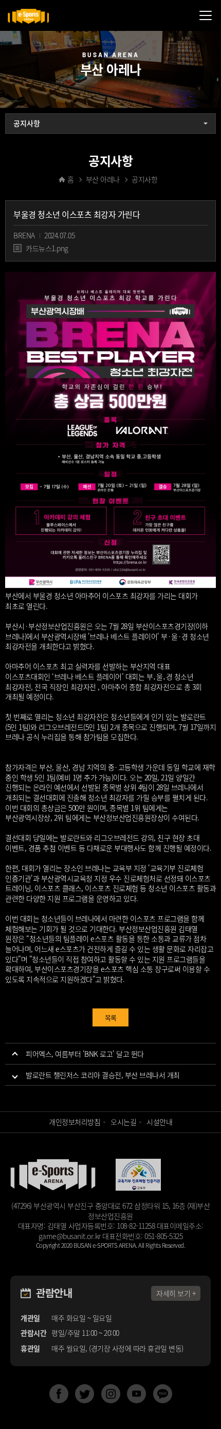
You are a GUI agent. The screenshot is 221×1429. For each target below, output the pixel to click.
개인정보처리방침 (74, 1122)
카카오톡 (162, 1393)
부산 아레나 (103, 179)
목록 (111, 1017)
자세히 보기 (173, 1293)
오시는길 (123, 1122)
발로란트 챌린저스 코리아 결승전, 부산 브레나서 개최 (103, 1075)
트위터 (84, 1393)
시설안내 (159, 1122)
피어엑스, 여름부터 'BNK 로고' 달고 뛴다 (85, 1054)
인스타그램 (110, 1393)
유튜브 (136, 1393)
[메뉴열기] (205, 15)
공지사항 (26, 123)
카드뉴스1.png (47, 248)
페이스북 (58, 1393)
